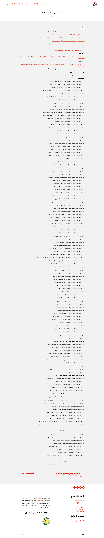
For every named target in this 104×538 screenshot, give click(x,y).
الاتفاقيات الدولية (34, 3)
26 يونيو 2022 (51, 16)
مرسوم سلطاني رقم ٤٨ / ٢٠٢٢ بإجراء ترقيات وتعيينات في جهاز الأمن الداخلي (67, 35)
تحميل (82, 27)
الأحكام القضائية (80, 507)
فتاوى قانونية (26, 3)
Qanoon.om (79, 534)
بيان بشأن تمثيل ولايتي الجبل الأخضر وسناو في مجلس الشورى (69, 50)
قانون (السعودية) (80, 522)
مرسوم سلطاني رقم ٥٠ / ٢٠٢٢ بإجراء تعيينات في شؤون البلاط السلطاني (68, 41)
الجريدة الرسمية (19, 3)
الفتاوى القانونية (80, 509)
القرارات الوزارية (80, 502)
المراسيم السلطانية (79, 500)
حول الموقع (81, 520)
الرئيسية (47, 3)
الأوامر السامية (80, 504)
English (13, 3)
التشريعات (42, 3)
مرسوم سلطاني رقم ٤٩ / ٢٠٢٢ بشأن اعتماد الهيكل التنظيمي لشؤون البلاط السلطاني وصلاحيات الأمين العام (59, 38)
